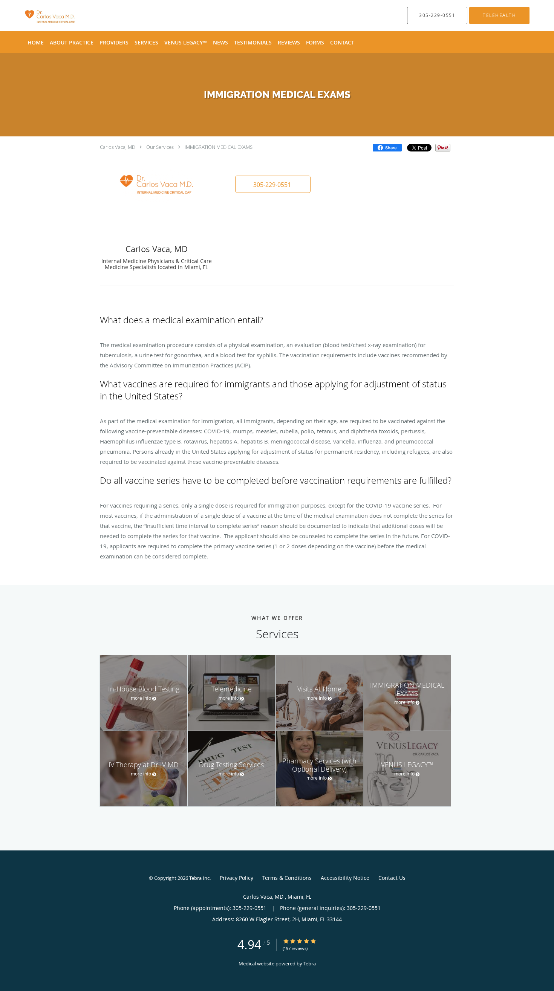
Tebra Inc (199, 878)
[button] (273, 184)
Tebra (309, 963)
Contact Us (392, 877)
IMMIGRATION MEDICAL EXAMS (219, 147)
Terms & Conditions (287, 877)
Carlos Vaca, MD (118, 147)
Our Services (160, 147)
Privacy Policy (236, 877)
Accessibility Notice (345, 877)
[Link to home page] (39, 15)
